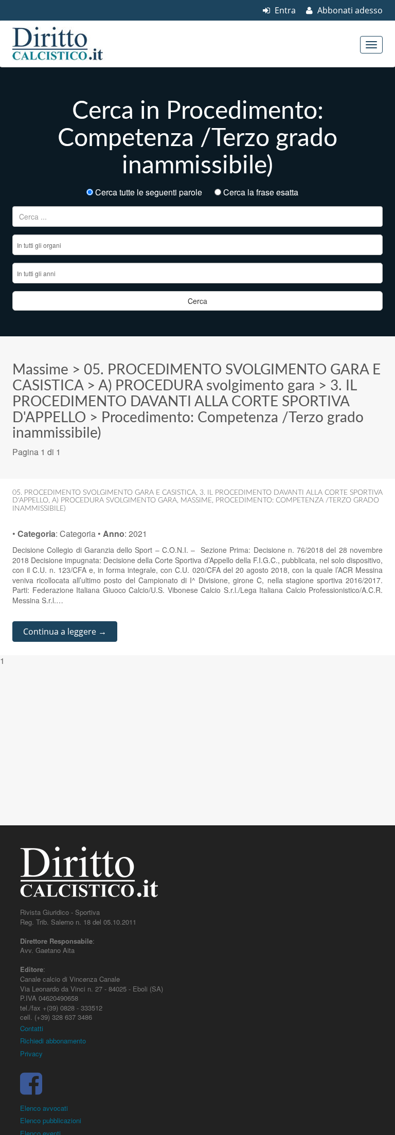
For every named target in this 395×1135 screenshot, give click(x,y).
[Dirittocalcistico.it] (71, 44)
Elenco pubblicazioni (50, 1120)
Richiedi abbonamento (53, 1041)
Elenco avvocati (44, 1108)
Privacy (31, 1053)
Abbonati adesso (349, 10)
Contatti (31, 1028)
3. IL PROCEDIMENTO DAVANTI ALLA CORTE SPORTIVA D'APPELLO (184, 402)
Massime (40, 370)
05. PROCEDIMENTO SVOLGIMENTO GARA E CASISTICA (104, 492)
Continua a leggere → (64, 631)
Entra (284, 10)
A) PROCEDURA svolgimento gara (206, 386)
